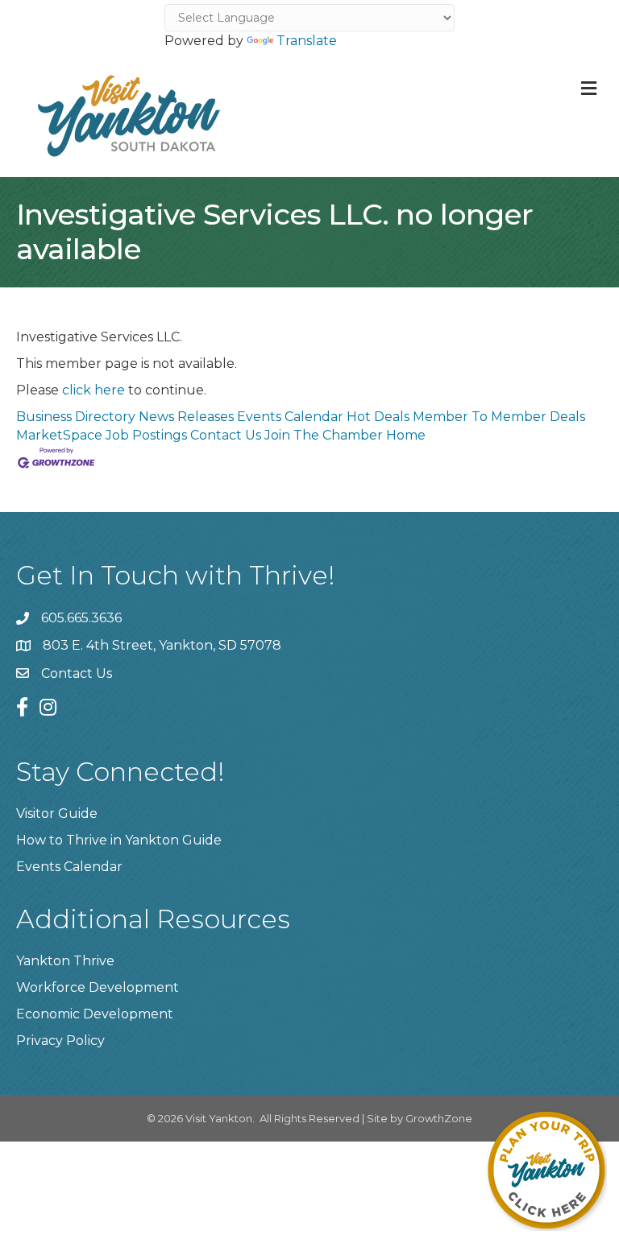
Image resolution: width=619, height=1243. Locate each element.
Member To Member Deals (499, 416)
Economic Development (94, 1014)
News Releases (186, 416)
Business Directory (75, 416)
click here (93, 390)
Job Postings (146, 435)
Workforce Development (97, 987)
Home (406, 435)
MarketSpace (59, 435)
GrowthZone (438, 1118)
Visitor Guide (57, 813)
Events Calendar (290, 416)
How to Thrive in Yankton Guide (119, 840)
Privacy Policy (60, 1040)
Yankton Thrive (65, 960)
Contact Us (225, 435)
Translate (306, 40)
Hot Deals (378, 416)
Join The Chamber (323, 435)
